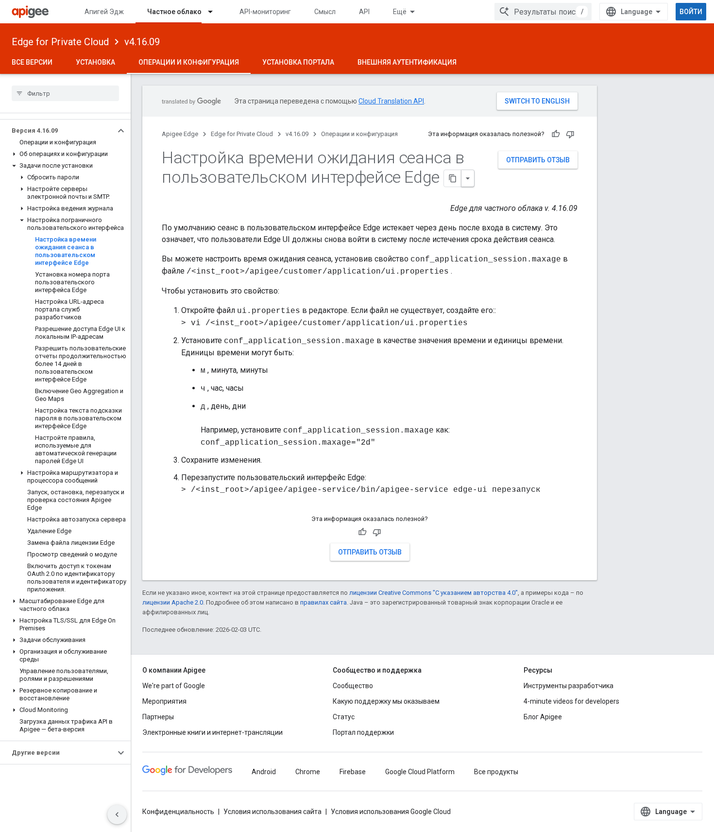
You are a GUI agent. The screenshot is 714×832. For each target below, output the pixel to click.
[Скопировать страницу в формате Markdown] (452, 178)
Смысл (325, 12)
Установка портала (298, 62)
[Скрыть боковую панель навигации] (117, 814)
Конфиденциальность (178, 811)
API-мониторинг (265, 12)
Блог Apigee (543, 717)
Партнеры (158, 717)
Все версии (32, 62)
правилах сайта (323, 602)
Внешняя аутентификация (407, 62)
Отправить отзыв (538, 160)
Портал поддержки (363, 732)
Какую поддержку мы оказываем (386, 701)
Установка (95, 62)
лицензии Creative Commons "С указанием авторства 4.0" (433, 592)
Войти (691, 12)
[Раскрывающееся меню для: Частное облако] (215, 11)
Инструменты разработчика (568, 686)
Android (264, 772)
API (364, 12)
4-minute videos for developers (571, 701)
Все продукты (496, 772)
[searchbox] (65, 93)
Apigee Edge (180, 134)
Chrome (307, 772)
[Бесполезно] (570, 134)
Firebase (353, 772)
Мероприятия (164, 701)
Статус (344, 717)
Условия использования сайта (272, 811)
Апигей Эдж (104, 12)
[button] (57, 131)
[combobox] (543, 11)
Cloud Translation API (391, 101)
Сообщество (353, 686)
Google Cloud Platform (420, 772)
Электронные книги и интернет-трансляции (212, 732)
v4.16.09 (142, 42)
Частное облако (174, 12)
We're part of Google (173, 686)
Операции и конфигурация (188, 62)
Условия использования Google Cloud (391, 811)
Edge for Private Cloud (60, 42)
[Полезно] (555, 134)
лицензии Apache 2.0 (172, 602)
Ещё (400, 12)
